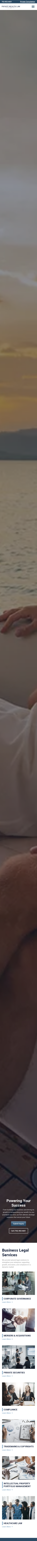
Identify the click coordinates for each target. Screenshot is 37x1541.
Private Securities (14, 1372)
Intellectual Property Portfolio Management (17, 1485)
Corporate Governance (17, 1298)
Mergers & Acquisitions (17, 1335)
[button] (33, 6)
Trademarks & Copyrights (19, 1446)
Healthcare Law (13, 1523)
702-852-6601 (7, 2)
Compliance (10, 1409)
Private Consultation (27, 2)
